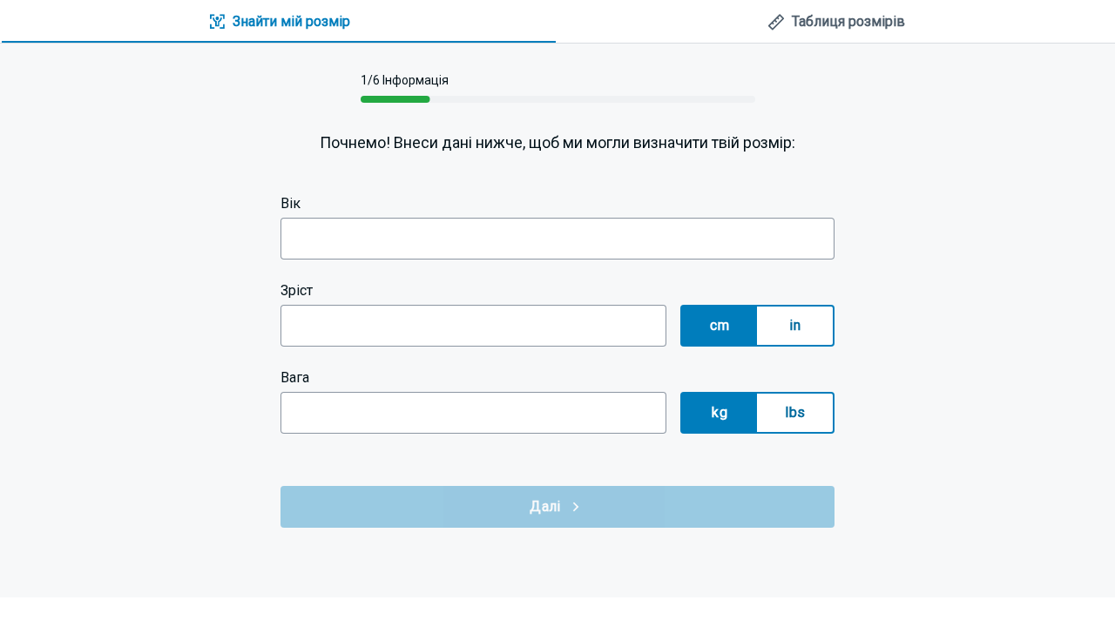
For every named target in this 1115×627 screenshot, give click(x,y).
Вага (294, 377)
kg (719, 412)
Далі (545, 506)
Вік (290, 203)
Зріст (296, 290)
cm (719, 325)
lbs (795, 412)
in (795, 325)
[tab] (279, 22)
